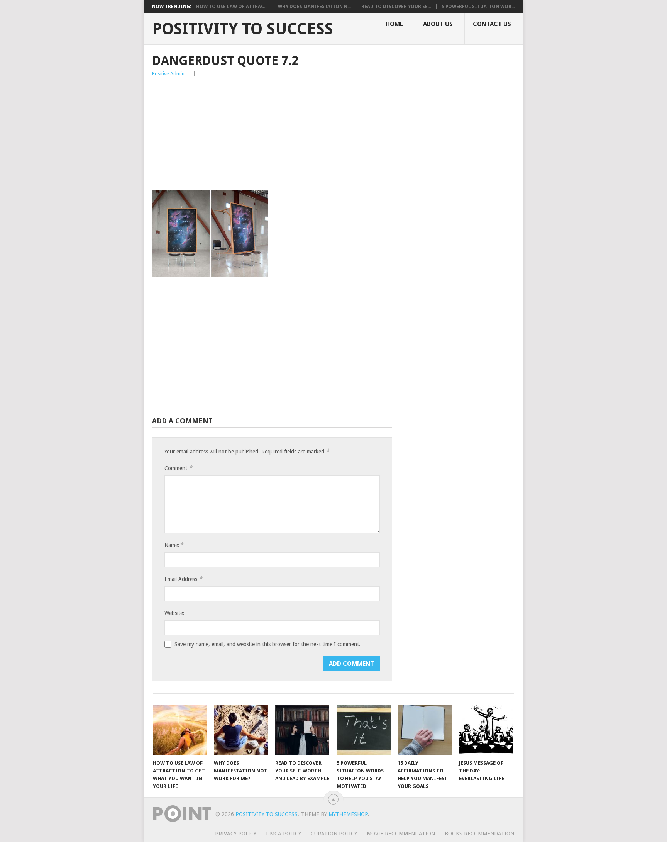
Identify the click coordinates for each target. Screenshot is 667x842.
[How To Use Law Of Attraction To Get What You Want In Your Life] (180, 730)
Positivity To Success (242, 29)
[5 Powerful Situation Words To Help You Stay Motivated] (364, 730)
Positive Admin (168, 73)
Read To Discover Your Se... (396, 6)
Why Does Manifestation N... (314, 6)
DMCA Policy (283, 833)
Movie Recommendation (401, 833)
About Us (438, 24)
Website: (174, 613)
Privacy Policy (235, 833)
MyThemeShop (348, 814)
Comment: (178, 468)
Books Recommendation (479, 833)
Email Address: (183, 578)
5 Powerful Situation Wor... (478, 6)
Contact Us (492, 24)
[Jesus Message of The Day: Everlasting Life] (486, 730)
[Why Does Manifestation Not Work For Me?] (241, 730)
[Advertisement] (272, 136)
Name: (173, 544)
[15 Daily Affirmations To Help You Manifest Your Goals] (425, 730)
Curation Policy (334, 833)
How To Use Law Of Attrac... (231, 6)
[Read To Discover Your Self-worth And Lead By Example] (302, 730)
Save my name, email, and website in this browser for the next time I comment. (267, 644)
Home (394, 24)
